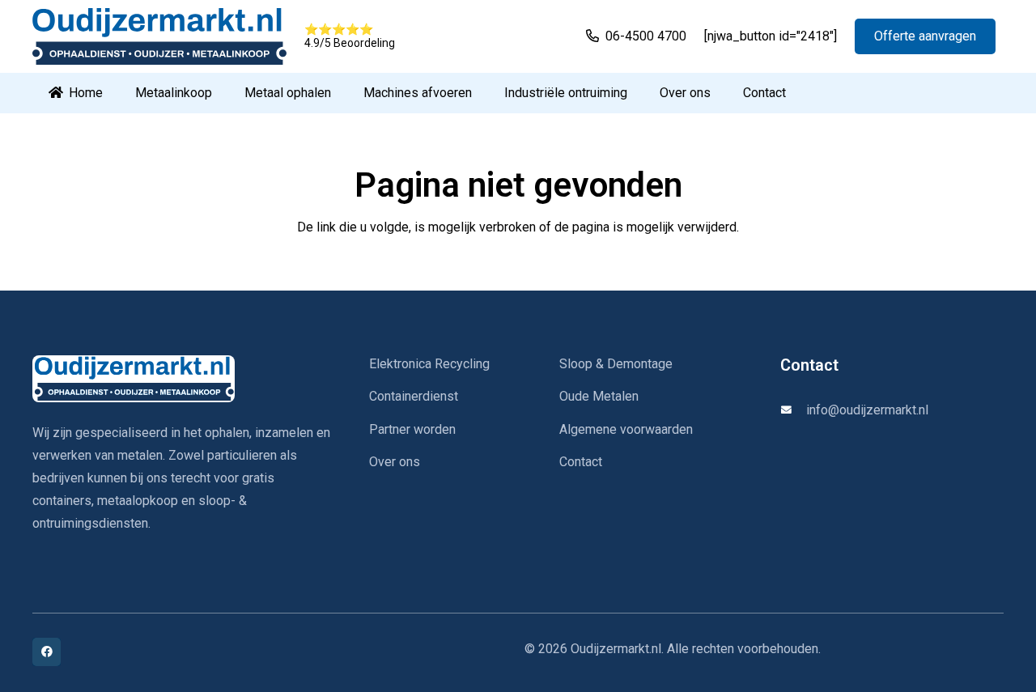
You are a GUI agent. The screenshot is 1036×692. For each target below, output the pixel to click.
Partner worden (412, 429)
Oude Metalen (599, 396)
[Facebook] (46, 652)
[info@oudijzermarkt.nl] (793, 410)
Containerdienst (413, 396)
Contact (580, 461)
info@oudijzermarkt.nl (867, 410)
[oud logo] (159, 36)
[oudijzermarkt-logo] (181, 378)
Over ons (394, 461)
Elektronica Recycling (429, 363)
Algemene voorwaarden (626, 429)
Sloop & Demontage (616, 363)
